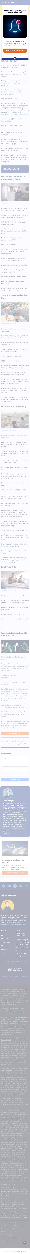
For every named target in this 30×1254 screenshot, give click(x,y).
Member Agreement (6, 1229)
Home (5, 976)
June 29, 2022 (6, 121)
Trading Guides (6, 942)
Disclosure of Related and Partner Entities (12, 1241)
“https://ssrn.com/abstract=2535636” (14, 1208)
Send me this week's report (15, 872)
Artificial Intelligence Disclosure (9, 1238)
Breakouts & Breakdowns (9, 92)
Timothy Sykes (15, 32)
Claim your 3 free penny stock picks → (15, 12)
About (3, 953)
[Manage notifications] (24, 1242)
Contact (15, 980)
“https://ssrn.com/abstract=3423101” (14, 1217)
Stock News (5, 939)
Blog (2, 935)
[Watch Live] (24, 2)
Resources (4, 949)
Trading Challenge (17, 249)
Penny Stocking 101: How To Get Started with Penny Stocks (22, 942)
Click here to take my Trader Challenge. (14, 619)
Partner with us (13, 976)
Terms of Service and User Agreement (11, 1222)
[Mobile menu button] (27, 2)
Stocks (3, 946)
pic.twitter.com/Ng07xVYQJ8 (16, 114)
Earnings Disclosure (22, 1226)
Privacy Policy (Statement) (8, 1226)
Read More (6, 834)
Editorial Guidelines (6, 1232)
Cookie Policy (22, 1238)
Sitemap (3, 1244)
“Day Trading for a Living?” (10, 1070)
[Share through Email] (15, 60)
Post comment (14, 779)
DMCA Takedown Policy (7, 1235)
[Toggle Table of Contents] (18, 169)
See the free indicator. (15, 733)
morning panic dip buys (19, 535)
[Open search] (20, 2)
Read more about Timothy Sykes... (14, 925)
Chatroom (24, 976)
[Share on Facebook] (2, 60)
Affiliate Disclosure (17, 1232)
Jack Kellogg (16, 90)
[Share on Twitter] (6, 60)
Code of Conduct (17, 1229)
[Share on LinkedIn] (11, 60)
